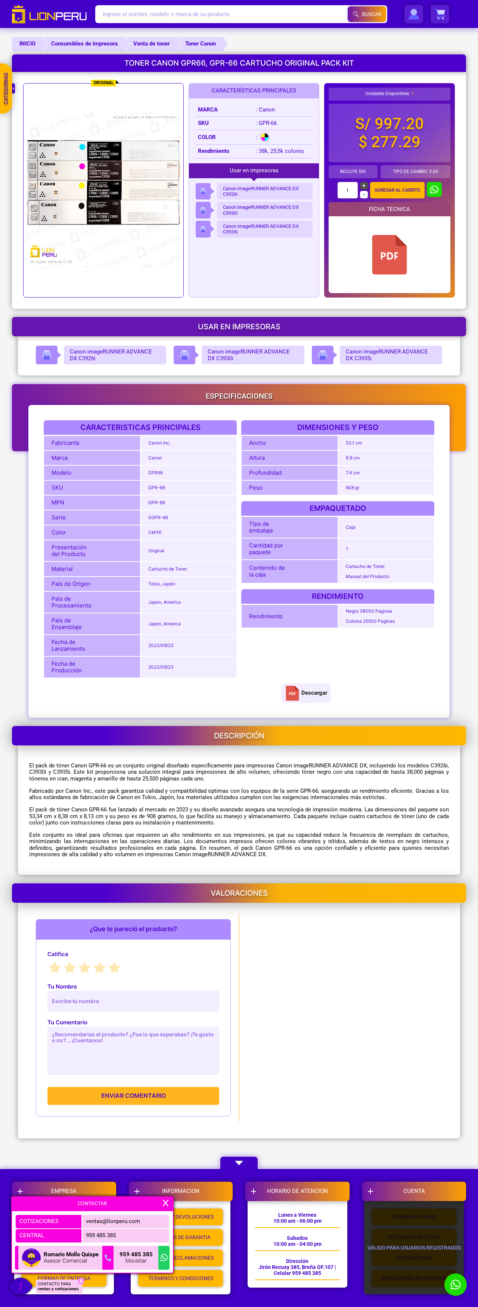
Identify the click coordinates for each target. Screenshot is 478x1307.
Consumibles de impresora (84, 43)
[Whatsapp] (164, 1257)
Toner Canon (200, 43)
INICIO (27, 43)
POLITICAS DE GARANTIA (181, 1237)
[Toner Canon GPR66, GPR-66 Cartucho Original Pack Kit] (389, 254)
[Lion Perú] (53, 14)
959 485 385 (101, 1235)
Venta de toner (151, 43)
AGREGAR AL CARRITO (397, 190)
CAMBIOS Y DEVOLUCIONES (181, 1217)
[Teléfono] (108, 1257)
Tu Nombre (62, 986)
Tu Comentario (67, 1022)
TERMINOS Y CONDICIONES (180, 1278)
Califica (57, 954)
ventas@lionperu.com (113, 1221)
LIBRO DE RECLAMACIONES (181, 1258)
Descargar (314, 692)
